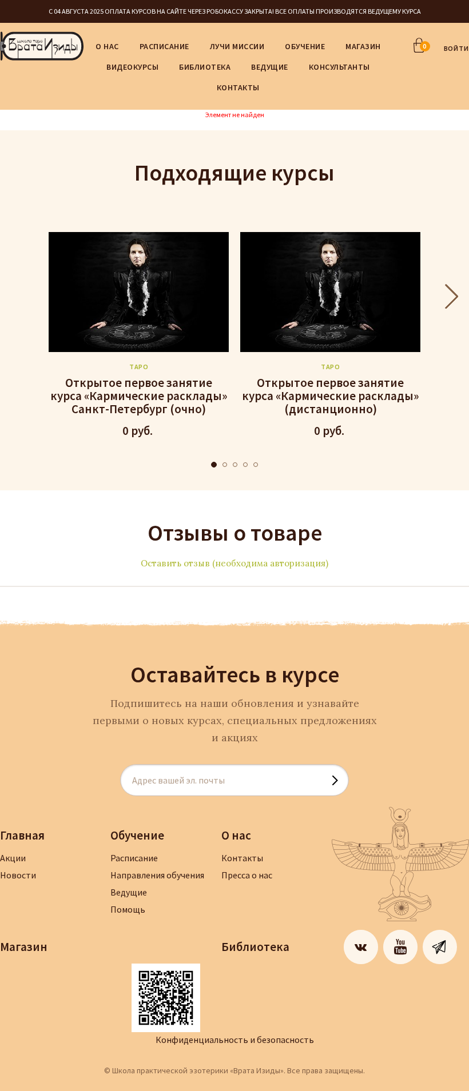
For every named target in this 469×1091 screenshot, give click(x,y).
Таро (138, 366)
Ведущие (269, 67)
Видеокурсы (132, 67)
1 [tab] (214, 464)
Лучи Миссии (237, 46)
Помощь (127, 909)
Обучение (305, 46)
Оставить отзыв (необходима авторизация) (234, 563)
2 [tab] (224, 464)
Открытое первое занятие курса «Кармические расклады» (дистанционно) (330, 396)
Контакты (238, 87)
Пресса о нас (246, 875)
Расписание (164, 46)
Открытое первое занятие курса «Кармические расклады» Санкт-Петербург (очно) (138, 396)
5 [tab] (255, 464)
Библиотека (204, 67)
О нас (107, 46)
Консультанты (339, 67)
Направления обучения (157, 875)
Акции (13, 858)
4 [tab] (245, 464)
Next (452, 296)
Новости (18, 875)
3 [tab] (235, 464)
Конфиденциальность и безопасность (235, 1039)
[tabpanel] (138, 336)
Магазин (363, 46)
